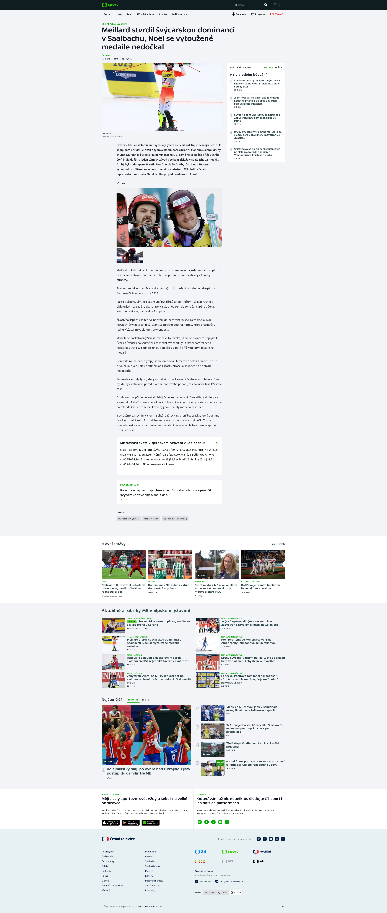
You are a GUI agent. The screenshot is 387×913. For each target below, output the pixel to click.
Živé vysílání (108, 856)
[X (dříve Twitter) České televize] (277, 839)
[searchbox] (248, 5)
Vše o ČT (106, 890)
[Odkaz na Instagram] (199, 822)
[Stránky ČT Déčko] (200, 862)
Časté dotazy (152, 885)
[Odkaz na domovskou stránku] (114, 5)
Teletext (106, 866)
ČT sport (106, 55)
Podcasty (106, 870)
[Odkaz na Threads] (226, 822)
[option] (209, 892)
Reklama (149, 856)
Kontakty (150, 890)
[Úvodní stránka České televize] (118, 839)
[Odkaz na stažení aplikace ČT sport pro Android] (131, 823)
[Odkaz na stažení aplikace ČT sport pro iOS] (111, 823)
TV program (108, 851)
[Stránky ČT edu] (258, 862)
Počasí (105, 875)
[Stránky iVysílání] (262, 852)
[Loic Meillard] (162, 97)
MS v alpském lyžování (114, 23)
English (124, 906)
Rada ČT (149, 870)
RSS (283, 906)
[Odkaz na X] (213, 822)
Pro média (150, 851)
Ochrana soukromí (139, 906)
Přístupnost (156, 906)
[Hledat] (266, 5)
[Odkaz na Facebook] (206, 822)
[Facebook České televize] (264, 839)
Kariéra (149, 875)
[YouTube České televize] (270, 839)
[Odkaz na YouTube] (220, 822)
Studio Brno (151, 861)
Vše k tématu (278, 543)
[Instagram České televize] (258, 839)
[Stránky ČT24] (200, 852)
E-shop (105, 880)
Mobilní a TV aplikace (112, 885)
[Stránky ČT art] (227, 862)
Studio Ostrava (152, 866)
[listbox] (223, 892)
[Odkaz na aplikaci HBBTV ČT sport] (150, 823)
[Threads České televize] (283, 839)
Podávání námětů (154, 880)
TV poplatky (108, 861)
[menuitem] (108, 14)
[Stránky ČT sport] (230, 852)
